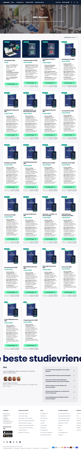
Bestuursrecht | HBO (49, 163)
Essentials (42, 420)
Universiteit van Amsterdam (25, 418)
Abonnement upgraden (46, 432)
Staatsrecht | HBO (10, 215)
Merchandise (43, 425)
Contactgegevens (44, 448)
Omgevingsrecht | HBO (30, 320)
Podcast (60, 430)
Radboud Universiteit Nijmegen (26, 425)
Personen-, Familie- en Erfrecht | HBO (50, 214)
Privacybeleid (16, 448)
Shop (12, 2)
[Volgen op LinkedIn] (17, 442)
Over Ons (58, 2)
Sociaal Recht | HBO (68, 111)
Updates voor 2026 (63, 423)
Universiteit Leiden (23, 416)
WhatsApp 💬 (65, 2)
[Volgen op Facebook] (4, 442)
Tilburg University (23, 430)
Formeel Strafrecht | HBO (29, 214)
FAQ (78, 416)
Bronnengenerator (63, 432)
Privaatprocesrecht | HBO (49, 267)
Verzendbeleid (36, 448)
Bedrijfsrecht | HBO (10, 163)
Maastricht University (24, 432)
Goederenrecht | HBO (68, 163)
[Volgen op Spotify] (20, 442)
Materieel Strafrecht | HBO (30, 267)
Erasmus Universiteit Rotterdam (26, 420)
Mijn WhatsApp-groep (63, 420)
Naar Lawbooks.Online (63, 413)
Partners (79, 420)
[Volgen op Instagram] (7, 442)
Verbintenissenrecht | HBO (30, 162)
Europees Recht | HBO (11, 267)
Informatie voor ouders (64, 418)
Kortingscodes (44, 430)
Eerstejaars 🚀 (20, 2)
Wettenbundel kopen (45, 435)
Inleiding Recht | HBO (68, 59)
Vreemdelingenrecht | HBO (11, 320)
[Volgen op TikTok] (13, 442)
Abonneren (43, 416)
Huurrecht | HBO (67, 267)
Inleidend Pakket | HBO (30, 60)
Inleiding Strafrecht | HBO (49, 110)
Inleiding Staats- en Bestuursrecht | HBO (29, 110)
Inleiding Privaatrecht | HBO (11, 110)
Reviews (60, 425)
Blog (59, 427)
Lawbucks (60, 435)
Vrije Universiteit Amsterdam (26, 427)
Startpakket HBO (9, 60)
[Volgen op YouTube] (10, 442)
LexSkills (42, 423)
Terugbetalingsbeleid (7, 448)
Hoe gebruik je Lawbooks (64, 416)
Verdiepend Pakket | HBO (49, 60)
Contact (79, 413)
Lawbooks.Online (39, 2)
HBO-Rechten (43, 418)
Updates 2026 (29, 2)
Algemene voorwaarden (26, 448)
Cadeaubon (43, 427)
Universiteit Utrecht (23, 413)
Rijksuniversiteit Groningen (25, 423)
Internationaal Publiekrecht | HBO (67, 214)
